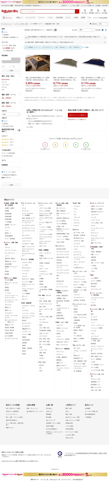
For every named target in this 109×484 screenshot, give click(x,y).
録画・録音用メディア (28, 218)
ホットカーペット (10, 253)
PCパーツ (25, 296)
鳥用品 (75, 323)
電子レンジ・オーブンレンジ (11, 283)
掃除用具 (93, 257)
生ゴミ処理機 (9, 336)
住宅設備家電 (9, 236)
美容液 (58, 333)
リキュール (77, 217)
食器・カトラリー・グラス (63, 214)
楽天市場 (104, 5)
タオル (93, 271)
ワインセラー (9, 313)
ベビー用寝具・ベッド (80, 287)
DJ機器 (41, 278)
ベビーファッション (79, 279)
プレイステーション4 (63, 254)
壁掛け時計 (94, 283)
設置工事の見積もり (11, 420)
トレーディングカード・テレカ (79, 258)
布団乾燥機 (8, 219)
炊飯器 (7, 287)
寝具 (92, 314)
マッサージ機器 (26, 334)
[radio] (2, 32)
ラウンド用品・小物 (96, 223)
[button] (6, 60)
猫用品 (75, 309)
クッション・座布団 (96, 328)
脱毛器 (24, 320)
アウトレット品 (95, 379)
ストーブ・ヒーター (10, 250)
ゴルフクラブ (95, 214)
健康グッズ (60, 363)
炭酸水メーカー (9, 325)
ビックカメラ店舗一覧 (87, 5)
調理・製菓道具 (61, 211)
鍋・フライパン (61, 208)
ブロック (76, 265)
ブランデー (77, 223)
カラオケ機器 (43, 287)
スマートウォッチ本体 (45, 234)
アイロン (7, 227)
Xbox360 (59, 263)
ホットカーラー (26, 323)
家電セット (19, 17)
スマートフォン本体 (45, 208)
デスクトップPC (27, 262)
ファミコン (60, 284)
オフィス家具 (95, 367)
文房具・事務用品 (96, 252)
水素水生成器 (9, 333)
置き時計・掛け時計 (96, 353)
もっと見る (30, 127)
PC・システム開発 (44, 344)
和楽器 (41, 284)
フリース (4, 82)
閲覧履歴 (48, 414)
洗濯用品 (93, 260)
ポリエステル (5, 79)
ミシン (7, 230)
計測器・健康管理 (62, 357)
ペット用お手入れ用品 (80, 314)
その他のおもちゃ (79, 267)
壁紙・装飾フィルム (96, 356)
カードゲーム (77, 252)
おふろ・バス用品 (79, 284)
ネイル (58, 336)
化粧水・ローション (62, 328)
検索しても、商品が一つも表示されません (40, 123)
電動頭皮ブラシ (26, 329)
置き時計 (93, 286)
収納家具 (93, 343)
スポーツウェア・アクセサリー (97, 239)
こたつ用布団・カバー (97, 364)
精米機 (7, 290)
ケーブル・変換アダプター (45, 223)
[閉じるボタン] (105, 38)
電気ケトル (8, 310)
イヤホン (50, 17)
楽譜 (40, 314)
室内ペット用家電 (79, 338)
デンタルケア (26, 326)
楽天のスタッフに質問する (78, 115)
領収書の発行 (69, 423)
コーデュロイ (5, 84)
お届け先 (4, 111)
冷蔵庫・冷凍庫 (9, 208)
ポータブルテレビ (27, 238)
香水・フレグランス (62, 344)
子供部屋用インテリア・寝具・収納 (96, 340)
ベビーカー (77, 294)
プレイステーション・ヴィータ (63, 266)
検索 (11, 70)
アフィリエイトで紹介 (71, 432)
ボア (3, 90)
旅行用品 (93, 305)
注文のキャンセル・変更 (72, 417)
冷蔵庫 (76, 17)
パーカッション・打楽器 (45, 275)
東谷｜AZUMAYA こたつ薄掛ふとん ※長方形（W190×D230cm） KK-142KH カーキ (65, 80)
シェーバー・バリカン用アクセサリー (28, 317)
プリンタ (24, 273)
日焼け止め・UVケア (63, 342)
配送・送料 (68, 408)
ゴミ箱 (93, 362)
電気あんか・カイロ (10, 261)
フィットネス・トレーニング (97, 229)
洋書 (40, 347)
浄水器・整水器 (9, 330)
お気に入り (49, 411)
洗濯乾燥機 (8, 213)
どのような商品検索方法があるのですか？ (40, 121)
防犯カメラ (77, 355)
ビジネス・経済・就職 (45, 316)
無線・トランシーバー (28, 246)
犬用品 (75, 312)
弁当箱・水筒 (60, 226)
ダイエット (60, 354)
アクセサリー (43, 271)
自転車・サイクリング (97, 206)
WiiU (58, 275)
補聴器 (24, 337)
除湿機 (7, 274)
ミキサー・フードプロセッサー (11, 316)
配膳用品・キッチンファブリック (63, 230)
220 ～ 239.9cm (6, 106)
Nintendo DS (60, 281)
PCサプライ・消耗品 (28, 279)
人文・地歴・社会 (44, 328)
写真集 (41, 355)
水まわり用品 (60, 242)
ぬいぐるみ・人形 (79, 232)
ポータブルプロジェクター (28, 254)
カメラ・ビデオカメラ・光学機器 (28, 214)
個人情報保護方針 (90, 414)
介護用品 (59, 313)
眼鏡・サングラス (96, 243)
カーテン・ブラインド (97, 346)
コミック (41, 298)
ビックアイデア (30, 17)
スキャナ (24, 276)
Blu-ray (41, 365)
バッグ (93, 302)
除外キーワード (6, 177)
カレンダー (42, 319)
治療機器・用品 (61, 298)
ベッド (93, 322)
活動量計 (24, 342)
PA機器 (41, 256)
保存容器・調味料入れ (63, 218)
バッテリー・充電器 (45, 227)
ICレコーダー (26, 235)
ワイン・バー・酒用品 (63, 239)
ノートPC (25, 265)
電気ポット (8, 307)
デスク (93, 333)
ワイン (75, 209)
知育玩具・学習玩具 (79, 235)
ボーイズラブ (43, 336)
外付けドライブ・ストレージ (28, 285)
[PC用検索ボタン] (77, 11)
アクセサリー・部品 (28, 244)
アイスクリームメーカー (11, 339)
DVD (40, 371)
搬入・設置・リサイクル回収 (14, 417)
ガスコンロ (8, 304)
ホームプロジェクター (28, 225)
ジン (75, 212)
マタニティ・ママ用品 (80, 282)
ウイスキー (77, 206)
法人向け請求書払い (52, 429)
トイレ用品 (94, 268)
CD (40, 368)
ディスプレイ (26, 270)
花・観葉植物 (77, 371)
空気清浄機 (59, 17)
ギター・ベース (43, 268)
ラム (75, 214)
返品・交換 (68, 414)
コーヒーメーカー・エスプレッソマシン (11, 296)
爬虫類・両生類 (78, 330)
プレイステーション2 (63, 273)
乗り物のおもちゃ (79, 238)
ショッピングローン (11, 414)
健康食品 (59, 360)
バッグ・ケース (95, 220)
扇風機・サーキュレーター (11, 267)
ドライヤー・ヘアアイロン (28, 306)
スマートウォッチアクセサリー (45, 238)
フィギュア (77, 243)
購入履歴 (48, 417)
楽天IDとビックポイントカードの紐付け (54, 432)
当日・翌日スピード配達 (13, 408)
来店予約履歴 (50, 426)
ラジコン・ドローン (79, 246)
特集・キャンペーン (32, 408)
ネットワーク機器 (27, 282)
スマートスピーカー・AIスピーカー (28, 250)
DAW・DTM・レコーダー (46, 259)
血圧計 (24, 351)
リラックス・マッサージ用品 (63, 369)
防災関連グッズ (78, 358)
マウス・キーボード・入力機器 (28, 290)
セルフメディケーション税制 (10, 461)
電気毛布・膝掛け (10, 258)
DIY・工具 (77, 348)
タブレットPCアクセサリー (46, 219)
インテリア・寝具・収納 (21, 24)
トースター (8, 293)
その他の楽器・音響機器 (45, 290)
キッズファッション (79, 276)
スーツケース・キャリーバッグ (97, 298)
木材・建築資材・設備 (80, 361)
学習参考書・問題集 (45, 330)
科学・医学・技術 (44, 341)
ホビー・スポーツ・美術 (45, 310)
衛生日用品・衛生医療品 (63, 302)
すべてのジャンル (6, 24)
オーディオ (25, 211)
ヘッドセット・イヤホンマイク (45, 230)
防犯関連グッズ (95, 382)
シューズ (93, 217)
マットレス (94, 317)
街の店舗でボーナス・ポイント (35, 412)
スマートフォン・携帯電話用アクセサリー (45, 214)
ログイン (95, 18)
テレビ (90, 17)
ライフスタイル (43, 322)
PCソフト (25, 299)
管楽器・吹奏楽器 (44, 263)
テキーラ (76, 225)
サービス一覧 (44, 479)
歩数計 (24, 345)
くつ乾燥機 (8, 222)
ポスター (41, 358)
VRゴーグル (42, 246)
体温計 (24, 354)
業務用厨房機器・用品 (63, 233)
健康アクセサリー (62, 365)
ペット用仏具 (77, 336)
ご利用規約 (88, 417)
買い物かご (49, 408)
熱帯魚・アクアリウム (80, 317)
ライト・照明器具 (10, 238)
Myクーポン (49, 420)
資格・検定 (42, 352)
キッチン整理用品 (62, 223)
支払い (67, 411)
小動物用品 (77, 320)
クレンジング (60, 331)
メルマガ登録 (69, 426)
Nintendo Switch (61, 249)
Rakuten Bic (10, 11)
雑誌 (40, 325)
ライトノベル (43, 350)
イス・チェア (95, 336)
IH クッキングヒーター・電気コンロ (11, 321)
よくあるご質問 (74, 5)
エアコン (68, 17)
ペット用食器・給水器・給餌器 (79, 326)
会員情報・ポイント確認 (53, 423)
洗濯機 (83, 17)
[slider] (2, 63)
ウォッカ (76, 220)
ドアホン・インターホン (80, 351)
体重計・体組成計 (27, 348)
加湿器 (7, 271)
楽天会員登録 (103, 18)
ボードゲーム (77, 254)
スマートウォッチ (96, 289)
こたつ (7, 256)
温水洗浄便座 (26, 340)
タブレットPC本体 (44, 211)
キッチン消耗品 (61, 221)
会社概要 (97, 5)
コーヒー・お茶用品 (62, 236)
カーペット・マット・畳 (97, 350)
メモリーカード (26, 241)
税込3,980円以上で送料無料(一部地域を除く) (28, 5)
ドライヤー (41, 17)
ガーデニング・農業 (79, 364)
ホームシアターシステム (28, 231)
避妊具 (58, 305)
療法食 (75, 341)
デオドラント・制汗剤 (63, 339)
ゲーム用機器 (26, 293)
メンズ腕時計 (95, 278)
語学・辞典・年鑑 (44, 339)
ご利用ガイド (65, 5)
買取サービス (10, 427)
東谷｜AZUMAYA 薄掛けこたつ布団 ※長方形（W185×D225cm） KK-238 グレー (37, 80)
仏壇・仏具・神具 (96, 390)
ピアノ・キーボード (45, 253)
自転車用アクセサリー (97, 212)
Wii (57, 278)
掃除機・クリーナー (10, 225)
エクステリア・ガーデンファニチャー (80, 367)
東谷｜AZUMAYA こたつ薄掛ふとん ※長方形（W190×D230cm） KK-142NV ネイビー (93, 80)
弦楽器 (41, 281)
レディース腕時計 (96, 281)
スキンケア (60, 325)
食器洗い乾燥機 (9, 327)
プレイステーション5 (63, 252)
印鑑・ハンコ (95, 254)
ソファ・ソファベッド (97, 325)
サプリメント (60, 351)
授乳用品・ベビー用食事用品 (80, 291)
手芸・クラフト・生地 (97, 263)
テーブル (93, 331)
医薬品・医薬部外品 (62, 295)
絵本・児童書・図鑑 (45, 301)
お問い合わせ (69, 438)
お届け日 (4, 118)
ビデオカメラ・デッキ (28, 228)
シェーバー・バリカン (28, 313)
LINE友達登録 (69, 429)
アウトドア (94, 235)
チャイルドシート (79, 297)
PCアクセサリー (27, 268)
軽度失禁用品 (60, 318)
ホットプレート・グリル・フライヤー (11, 301)
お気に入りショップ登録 (72, 420)
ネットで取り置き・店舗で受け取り (15, 424)
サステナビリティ (66, 479)
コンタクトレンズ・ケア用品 (63, 309)
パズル (75, 249)
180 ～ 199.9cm (6, 98)
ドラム (41, 266)
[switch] (18, 130)
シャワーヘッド (26, 331)
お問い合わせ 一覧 (54, 479)
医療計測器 (60, 315)
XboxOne (59, 260)
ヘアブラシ (25, 310)
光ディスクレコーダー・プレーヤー (28, 221)
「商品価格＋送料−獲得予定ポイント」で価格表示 (37, 30)
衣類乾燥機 (8, 216)
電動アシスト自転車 (96, 209)
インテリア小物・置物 (97, 370)
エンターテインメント (45, 304)
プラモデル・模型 (79, 241)
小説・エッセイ (43, 333)
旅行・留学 (42, 306)
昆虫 (75, 333)
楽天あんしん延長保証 (12, 411)
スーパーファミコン (62, 286)
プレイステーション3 (63, 270)
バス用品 (93, 265)
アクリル (4, 87)
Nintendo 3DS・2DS (63, 257)
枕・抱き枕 (94, 319)
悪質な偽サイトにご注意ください (28, 461)
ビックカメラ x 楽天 (7, 5)
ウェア (93, 225)
